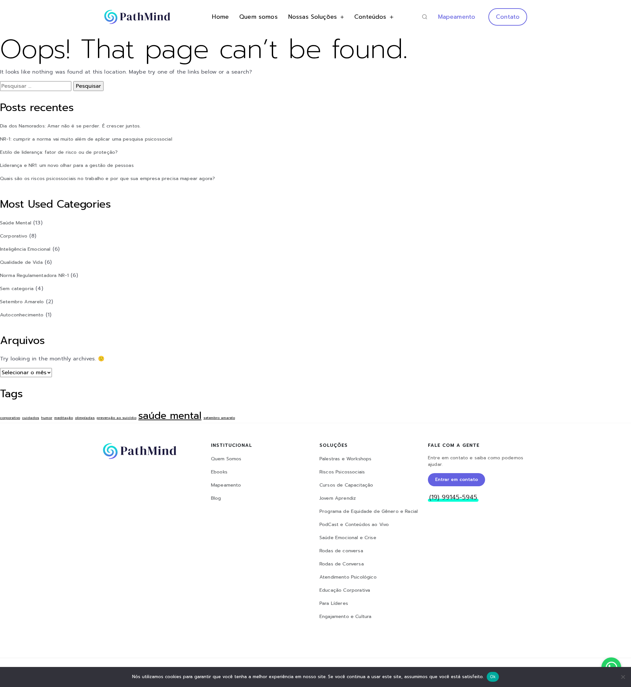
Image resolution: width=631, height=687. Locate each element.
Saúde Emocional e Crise (347, 537)
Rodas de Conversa (341, 564)
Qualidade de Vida (21, 262)
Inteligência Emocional (25, 249)
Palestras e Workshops (345, 458)
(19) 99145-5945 (453, 497)
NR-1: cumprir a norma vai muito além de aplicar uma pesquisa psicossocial (86, 139)
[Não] (622, 677)
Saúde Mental (15, 222)
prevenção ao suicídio (116, 417)
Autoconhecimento (22, 314)
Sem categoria (17, 288)
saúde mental (169, 415)
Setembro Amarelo (22, 301)
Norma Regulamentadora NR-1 (34, 275)
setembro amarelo (219, 417)
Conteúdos (370, 16)
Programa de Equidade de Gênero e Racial (368, 511)
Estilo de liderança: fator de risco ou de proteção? (59, 152)
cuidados (30, 417)
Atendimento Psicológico (348, 577)
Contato (508, 16)
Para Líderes (333, 603)
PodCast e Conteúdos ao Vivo (354, 524)
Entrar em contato (456, 479)
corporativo (10, 417)
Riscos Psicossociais (342, 472)
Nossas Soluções (312, 16)
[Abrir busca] (424, 17)
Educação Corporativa (344, 590)
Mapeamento (457, 16)
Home (220, 16)
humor (46, 417)
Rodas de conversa (341, 550)
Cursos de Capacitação (346, 485)
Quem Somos (226, 458)
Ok (493, 676)
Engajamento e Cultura (345, 616)
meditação (63, 417)
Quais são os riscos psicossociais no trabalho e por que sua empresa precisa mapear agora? (107, 178)
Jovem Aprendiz (337, 498)
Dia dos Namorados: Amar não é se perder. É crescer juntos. (70, 125)
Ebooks (219, 472)
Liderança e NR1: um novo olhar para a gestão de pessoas (67, 165)
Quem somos (258, 16)
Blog (216, 498)
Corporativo (13, 236)
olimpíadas (85, 417)
